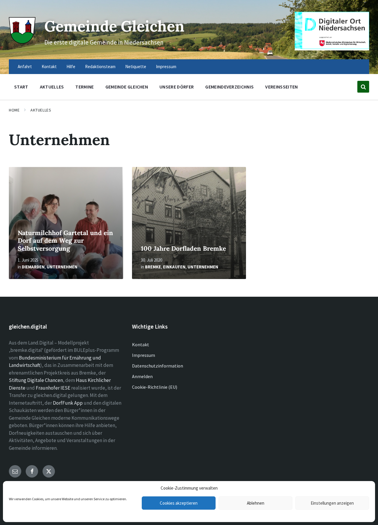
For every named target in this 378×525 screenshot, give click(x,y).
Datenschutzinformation (157, 366)
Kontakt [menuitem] (49, 66)
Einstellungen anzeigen (332, 503)
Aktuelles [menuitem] (52, 87)
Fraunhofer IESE (53, 388)
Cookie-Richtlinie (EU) (154, 387)
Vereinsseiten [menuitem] (281, 87)
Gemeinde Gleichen (114, 26)
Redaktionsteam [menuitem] (100, 66)
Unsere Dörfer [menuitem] (176, 87)
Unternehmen (62, 267)
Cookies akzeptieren (179, 503)
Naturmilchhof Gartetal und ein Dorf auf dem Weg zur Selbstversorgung (65, 240)
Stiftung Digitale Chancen (36, 380)
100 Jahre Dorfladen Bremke (183, 248)
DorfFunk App (68, 403)
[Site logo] (22, 42)
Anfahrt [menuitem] (25, 66)
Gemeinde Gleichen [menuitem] (126, 87)
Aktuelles (40, 110)
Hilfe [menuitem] (70, 66)
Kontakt (140, 344)
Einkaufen (174, 267)
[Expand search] (363, 87)
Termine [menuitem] (84, 87)
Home (14, 110)
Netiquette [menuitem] (135, 66)
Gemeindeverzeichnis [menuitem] (229, 87)
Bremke (153, 267)
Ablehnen (255, 503)
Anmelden (142, 376)
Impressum (143, 355)
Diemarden (33, 267)
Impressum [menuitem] (166, 66)
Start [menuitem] (21, 87)
